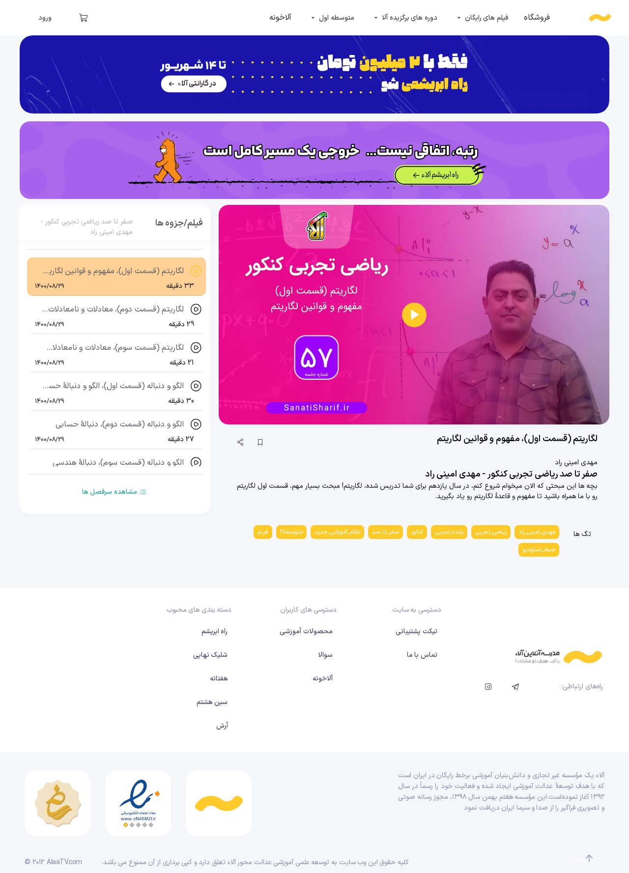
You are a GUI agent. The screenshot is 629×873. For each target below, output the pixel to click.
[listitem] (537, 17)
